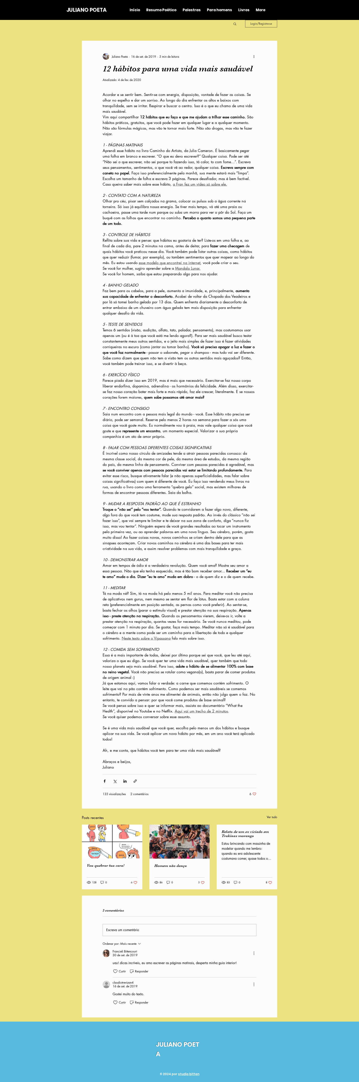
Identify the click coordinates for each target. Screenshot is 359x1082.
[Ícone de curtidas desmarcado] (115, 971)
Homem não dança (170, 866)
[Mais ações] (253, 56)
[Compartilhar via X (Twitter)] (115, 781)
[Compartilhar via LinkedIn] (125, 781)
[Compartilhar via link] (135, 781)
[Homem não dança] (179, 842)
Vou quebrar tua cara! (105, 865)
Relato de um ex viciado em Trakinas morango (245, 834)
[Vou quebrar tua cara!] (112, 841)
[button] (235, 23)
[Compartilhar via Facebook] (105, 781)
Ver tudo (272, 817)
